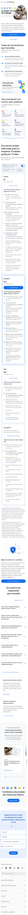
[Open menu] (2, 2)
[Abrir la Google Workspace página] (9, 2)
